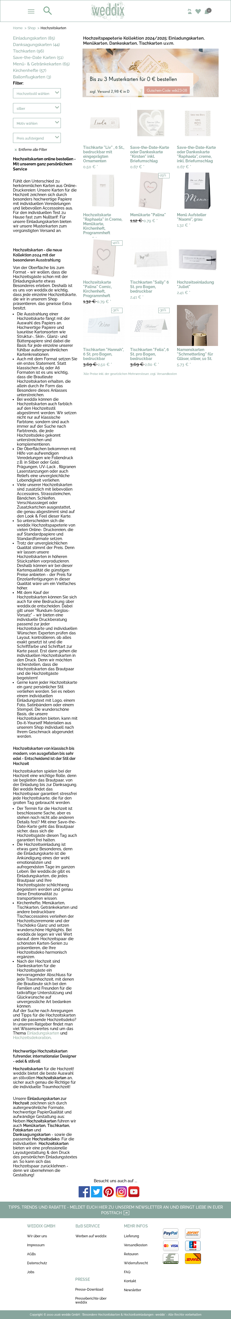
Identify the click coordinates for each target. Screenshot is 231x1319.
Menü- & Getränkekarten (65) (41, 64)
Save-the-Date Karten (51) (38, 57)
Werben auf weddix (90, 1236)
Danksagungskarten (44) (36, 44)
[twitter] (97, 1192)
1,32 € (183, 225)
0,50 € (90, 167)
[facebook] (84, 1192)
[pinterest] (109, 1192)
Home (18, 28)
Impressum (36, 1245)
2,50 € (97, 364)
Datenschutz (37, 1263)
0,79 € (144, 220)
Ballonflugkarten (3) (32, 76)
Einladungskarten (43, 1033)
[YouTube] (134, 1192)
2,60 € (144, 364)
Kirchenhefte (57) (29, 70)
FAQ (127, 1272)
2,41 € (137, 297)
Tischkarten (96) (28, 51)
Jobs (30, 1272)
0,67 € (137, 167)
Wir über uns (37, 1236)
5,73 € (184, 364)
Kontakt (130, 1281)
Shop (31, 28)
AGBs (31, 1254)
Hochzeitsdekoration (32, 1037)
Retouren (131, 1254)
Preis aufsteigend (30, 138)
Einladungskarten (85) (34, 38)
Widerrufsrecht (136, 1263)
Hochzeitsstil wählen (33, 94)
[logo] (116, 11)
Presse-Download (89, 1289)
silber (21, 109)
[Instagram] (121, 1192)
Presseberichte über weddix (90, 1300)
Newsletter (132, 1290)
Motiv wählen (27, 124)
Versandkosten (135, 1245)
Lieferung (131, 1236)
